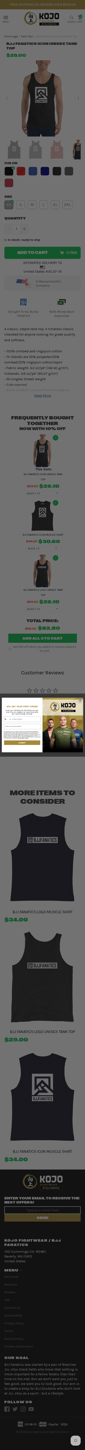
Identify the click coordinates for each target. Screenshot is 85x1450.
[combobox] (7, 719)
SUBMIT (22, 742)
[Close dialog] (80, 700)
